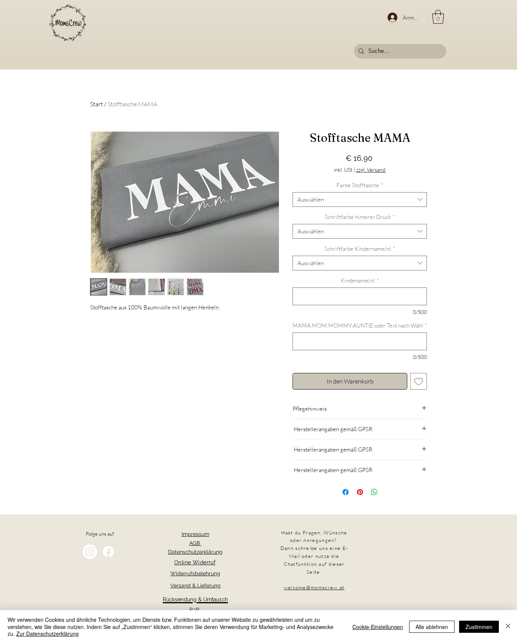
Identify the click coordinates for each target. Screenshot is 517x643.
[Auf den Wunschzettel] (418, 381)
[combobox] (360, 199)
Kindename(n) (360, 280)
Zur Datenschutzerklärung (47, 633)
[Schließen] (507, 626)
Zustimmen (479, 627)
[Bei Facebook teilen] (345, 492)
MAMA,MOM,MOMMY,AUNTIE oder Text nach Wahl (360, 325)
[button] (438, 17)
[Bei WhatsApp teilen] (374, 492)
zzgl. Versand (371, 169)
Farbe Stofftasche (359, 185)
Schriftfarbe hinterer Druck (360, 217)
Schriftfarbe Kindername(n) (359, 248)
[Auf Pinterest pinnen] (359, 492)
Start (96, 104)
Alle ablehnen (432, 627)
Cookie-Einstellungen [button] (377, 627)
